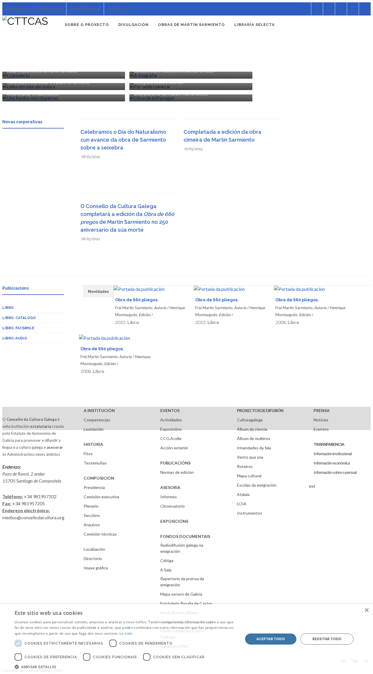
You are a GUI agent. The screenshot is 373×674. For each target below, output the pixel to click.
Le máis (126, 633)
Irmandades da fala (254, 447)
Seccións (92, 515)
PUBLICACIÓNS (175, 462)
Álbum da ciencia (252, 429)
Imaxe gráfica (96, 567)
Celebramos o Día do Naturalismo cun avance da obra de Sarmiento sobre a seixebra (123, 140)
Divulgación (133, 24)
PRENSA (322, 410)
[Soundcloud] (329, 8)
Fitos (88, 453)
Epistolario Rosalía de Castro (186, 603)
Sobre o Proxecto (87, 24)
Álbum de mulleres (253, 438)
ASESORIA (170, 487)
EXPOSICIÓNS (174, 521)
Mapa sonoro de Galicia (181, 594)
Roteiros (245, 466)
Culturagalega (250, 419)
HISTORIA (93, 444)
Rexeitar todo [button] (327, 638)
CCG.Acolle (171, 438)
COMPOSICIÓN (99, 478)
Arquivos (92, 524)
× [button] (366, 610)
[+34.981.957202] (353, 8)
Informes (168, 496)
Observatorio (172, 506)
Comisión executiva (101, 496)
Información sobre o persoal (335, 472)
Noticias (321, 419)
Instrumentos (249, 513)
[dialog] (186, 639)
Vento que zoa (250, 457)
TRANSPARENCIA (329, 444)
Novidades (98, 291)
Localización (94, 549)
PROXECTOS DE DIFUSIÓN (260, 410)
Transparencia (85, 8)
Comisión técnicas (100, 534)
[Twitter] (317, 8)
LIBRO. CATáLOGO (19, 318)
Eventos (321, 429)
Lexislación (93, 429)
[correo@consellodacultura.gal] (365, 8)
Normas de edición (177, 472)
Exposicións (171, 429)
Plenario (91, 506)
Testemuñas (95, 462)
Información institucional (332, 453)
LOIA (242, 503)
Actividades (171, 419)
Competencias (97, 419)
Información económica (332, 462)
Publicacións (15, 288)
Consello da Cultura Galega (34, 8)
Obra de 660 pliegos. (137, 300)
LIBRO (8, 308)
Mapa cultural (249, 475)
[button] (125, 667)
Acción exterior (174, 447)
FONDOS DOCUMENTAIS (185, 536)
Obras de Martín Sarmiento (191, 24)
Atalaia (243, 494)
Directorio (93, 558)
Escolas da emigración (257, 485)
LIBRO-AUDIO (14, 338)
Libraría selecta (254, 24)
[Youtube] (341, 8)
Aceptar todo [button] (270, 638)
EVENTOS (170, 410)
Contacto (118, 8)
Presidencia (94, 487)
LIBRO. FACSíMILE (18, 328)
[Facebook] (305, 8)
